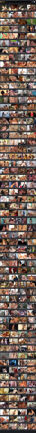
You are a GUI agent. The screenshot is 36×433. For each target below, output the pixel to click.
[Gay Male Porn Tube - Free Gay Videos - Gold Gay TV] (2, 1)
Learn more (17, 0)
